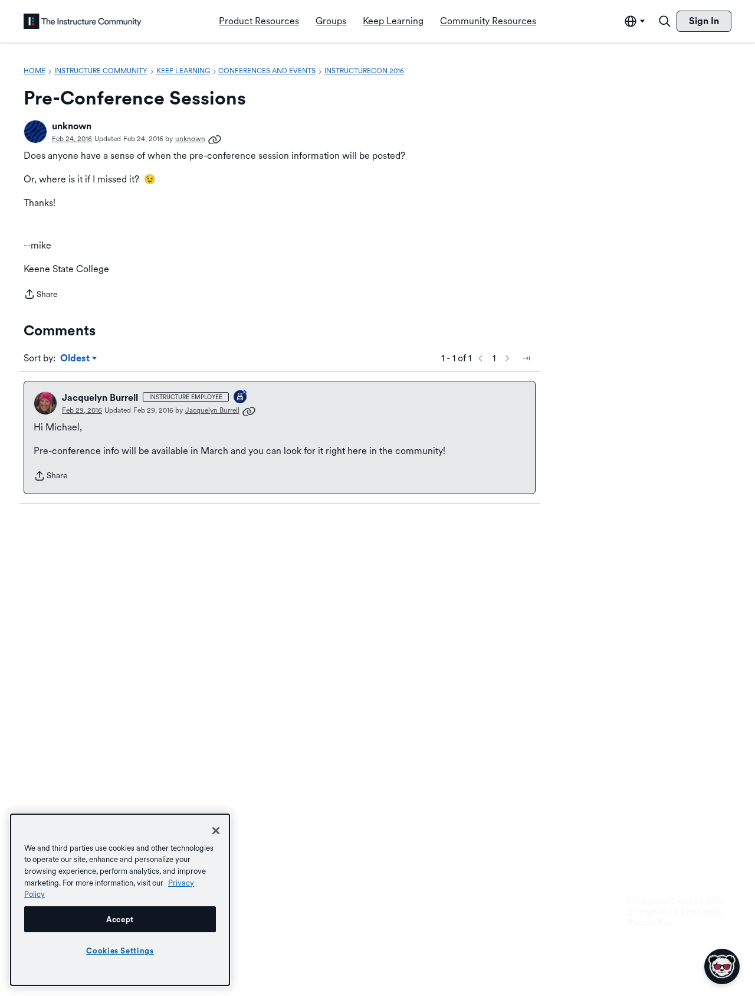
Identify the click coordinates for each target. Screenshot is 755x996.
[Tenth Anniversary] (241, 397)
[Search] (664, 21)
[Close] (216, 831)
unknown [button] (71, 126)
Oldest (75, 358)
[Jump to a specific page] (526, 358)
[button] (35, 131)
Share (41, 295)
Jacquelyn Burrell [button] (100, 397)
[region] (120, 900)
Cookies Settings (120, 950)
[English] (83, 21)
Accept (120, 919)
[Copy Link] (215, 138)
